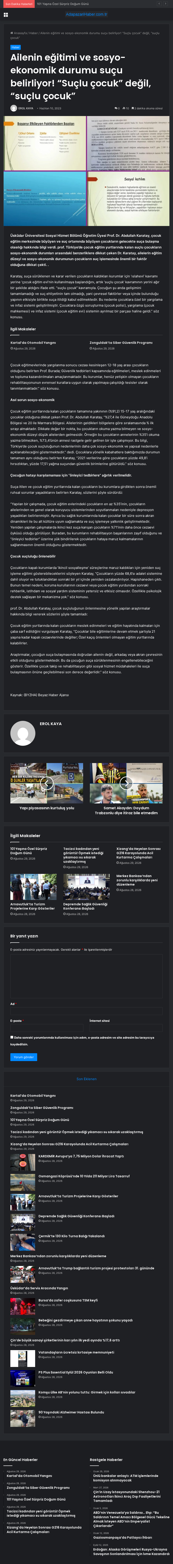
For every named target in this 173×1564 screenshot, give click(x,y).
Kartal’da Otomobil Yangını (33, 342)
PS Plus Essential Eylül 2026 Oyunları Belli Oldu (76, 1372)
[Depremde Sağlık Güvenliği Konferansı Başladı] (86, 887)
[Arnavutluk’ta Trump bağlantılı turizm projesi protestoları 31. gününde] (22, 1274)
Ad (13, 1004)
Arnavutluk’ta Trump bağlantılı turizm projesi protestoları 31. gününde (96, 1268)
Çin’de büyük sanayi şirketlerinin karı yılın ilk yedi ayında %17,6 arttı (65, 1340)
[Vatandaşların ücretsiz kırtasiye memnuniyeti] (22, 1358)
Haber (33, 33)
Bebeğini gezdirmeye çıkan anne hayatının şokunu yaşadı (86, 1320)
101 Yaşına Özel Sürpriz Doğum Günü (63, 4)
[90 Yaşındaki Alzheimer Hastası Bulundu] (22, 1418)
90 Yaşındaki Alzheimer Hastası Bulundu (71, 1412)
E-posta (17, 1020)
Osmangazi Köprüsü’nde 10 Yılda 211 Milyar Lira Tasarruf (84, 1176)
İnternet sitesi (100, 1020)
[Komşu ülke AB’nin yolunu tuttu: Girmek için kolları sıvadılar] (22, 1398)
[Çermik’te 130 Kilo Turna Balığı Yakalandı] (22, 1242)
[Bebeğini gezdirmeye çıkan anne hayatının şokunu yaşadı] (22, 1326)
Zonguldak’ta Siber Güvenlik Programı (121, 342)
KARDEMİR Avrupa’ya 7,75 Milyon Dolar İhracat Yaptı (81, 1156)
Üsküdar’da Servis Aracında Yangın (39, 1288)
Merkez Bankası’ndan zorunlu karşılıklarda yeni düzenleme (137, 880)
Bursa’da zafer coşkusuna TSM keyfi (68, 1300)
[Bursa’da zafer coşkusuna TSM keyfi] (22, 1306)
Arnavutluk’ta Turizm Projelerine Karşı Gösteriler (32, 906)
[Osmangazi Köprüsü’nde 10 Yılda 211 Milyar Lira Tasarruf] (22, 1182)
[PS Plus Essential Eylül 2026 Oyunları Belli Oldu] (22, 1378)
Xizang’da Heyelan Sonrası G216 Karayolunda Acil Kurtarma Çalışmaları (138, 853)
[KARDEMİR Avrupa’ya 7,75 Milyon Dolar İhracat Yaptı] (22, 1162)
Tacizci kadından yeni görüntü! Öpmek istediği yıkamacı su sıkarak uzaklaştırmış (83, 855)
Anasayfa (20, 33)
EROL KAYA (25, 108)
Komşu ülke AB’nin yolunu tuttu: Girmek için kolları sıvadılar (87, 1392)
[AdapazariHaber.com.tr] (86, 14)
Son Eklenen (87, 1079)
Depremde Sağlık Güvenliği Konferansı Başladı (85, 906)
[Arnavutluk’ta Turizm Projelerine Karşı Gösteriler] (33, 887)
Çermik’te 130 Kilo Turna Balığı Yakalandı (72, 1236)
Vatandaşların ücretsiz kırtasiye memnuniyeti (76, 1352)
